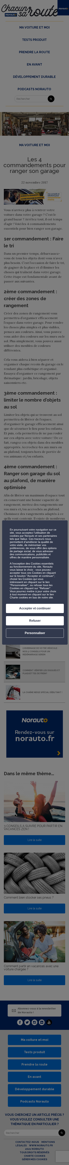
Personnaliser (35, 633)
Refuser (35, 620)
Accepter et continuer (35, 608)
